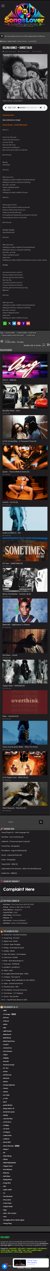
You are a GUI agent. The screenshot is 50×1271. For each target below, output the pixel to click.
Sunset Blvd (31, 335)
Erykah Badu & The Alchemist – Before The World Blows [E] (21, 869)
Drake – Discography (8, 859)
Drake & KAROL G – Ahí (12, 533)
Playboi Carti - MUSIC (11, 941)
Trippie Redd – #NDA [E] (9, 864)
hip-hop (14, 1250)
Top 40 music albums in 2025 (17, 1000)
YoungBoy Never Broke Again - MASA (16, 974)
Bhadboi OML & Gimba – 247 (34, 344)
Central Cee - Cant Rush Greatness (15, 935)
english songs (36, 1250)
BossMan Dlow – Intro (11, 411)
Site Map (28, 1268)
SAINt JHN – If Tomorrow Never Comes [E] (15, 841)
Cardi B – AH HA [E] (10, 502)
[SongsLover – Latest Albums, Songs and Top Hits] (25, 14)
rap (24, 1250)
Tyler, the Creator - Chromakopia (15, 954)
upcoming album (6, 1252)
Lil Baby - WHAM (9, 951)
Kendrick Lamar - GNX (11, 987)
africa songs (18, 1252)
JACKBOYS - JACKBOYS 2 (12, 967)
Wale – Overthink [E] (10, 716)
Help (9, 1266)
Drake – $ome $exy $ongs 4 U (13, 961)
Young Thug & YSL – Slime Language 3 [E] (15, 832)
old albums (42, 1248)
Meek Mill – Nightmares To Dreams (16, 625)
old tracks (21, 1248)
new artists (28, 1252)
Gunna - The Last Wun (11, 996)
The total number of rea (12, 36)
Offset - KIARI (8, 970)
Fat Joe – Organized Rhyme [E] (11, 855)
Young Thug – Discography (10, 846)
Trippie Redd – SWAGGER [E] (14, 686)
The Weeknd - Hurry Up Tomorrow (15, 990)
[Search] (41, 822)
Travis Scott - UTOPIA (11, 957)
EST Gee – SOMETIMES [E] (13, 563)
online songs (5, 1250)
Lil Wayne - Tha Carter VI (12, 977)
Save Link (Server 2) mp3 (11, 120)
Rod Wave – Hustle (10, 655)
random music (31, 1248)
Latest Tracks (11, 41)
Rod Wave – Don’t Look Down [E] (12, 837)
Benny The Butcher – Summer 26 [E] (17, 594)
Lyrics (14, 51)
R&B (19, 1250)
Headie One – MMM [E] (9, 873)
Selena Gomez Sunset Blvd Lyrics (13, 335)
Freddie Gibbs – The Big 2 (14, 341)
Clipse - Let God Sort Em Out (13, 983)
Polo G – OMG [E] (9, 380)
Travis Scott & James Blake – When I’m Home (20, 747)
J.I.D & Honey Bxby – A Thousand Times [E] (19, 441)
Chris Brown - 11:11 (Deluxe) (13, 993)
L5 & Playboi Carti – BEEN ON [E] (15, 777)
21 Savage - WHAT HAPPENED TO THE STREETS (19, 980)
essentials (12, 1248)
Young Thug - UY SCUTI (11, 938)
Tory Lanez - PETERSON (11, 964)
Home (4, 41)
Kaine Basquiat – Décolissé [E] (14, 808)
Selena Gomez (10, 333)
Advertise (21, 1268)
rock (28, 1250)
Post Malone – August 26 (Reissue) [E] (14, 850)
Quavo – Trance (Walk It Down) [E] (16, 472)
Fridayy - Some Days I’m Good (14, 948)
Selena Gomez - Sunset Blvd (27, 333)
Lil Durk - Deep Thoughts (12, 944)
